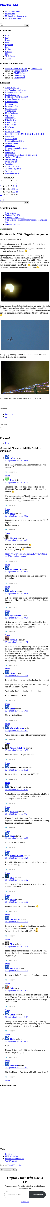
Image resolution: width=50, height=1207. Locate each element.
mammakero (15, 569)
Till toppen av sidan (8, 1170)
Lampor (8, 51)
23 (17, 192)
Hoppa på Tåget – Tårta (14, 217)
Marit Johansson (17, 728)
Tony (12, 480)
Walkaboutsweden (12, 173)
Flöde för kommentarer (14, 1158)
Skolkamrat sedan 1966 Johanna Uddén (21, 155)
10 (1, 189)
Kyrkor (8, 49)
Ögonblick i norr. (12, 143)
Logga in (8, 1154)
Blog (7, 38)
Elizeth (13, 899)
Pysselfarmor (15, 615)
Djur (7, 42)
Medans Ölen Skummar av (16, 16)
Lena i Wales (10, 125)
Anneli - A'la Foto (17, 748)
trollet (12, 708)
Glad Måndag (36, 68)
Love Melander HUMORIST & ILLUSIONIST (24, 134)
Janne (12, 513)
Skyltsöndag (10, 56)
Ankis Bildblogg (12, 88)
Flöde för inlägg (11, 1156)
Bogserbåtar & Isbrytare (14, 99)
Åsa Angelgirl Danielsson (15, 90)
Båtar (7, 35)
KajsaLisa (14, 640)
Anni (12, 877)
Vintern (8, 58)
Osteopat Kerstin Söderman (16, 148)
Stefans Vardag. (11, 159)
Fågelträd (9, 44)
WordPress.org (11, 1161)
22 (14, 192)
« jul (2, 200)
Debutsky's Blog (12, 106)
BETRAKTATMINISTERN (17, 97)
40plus (12, 1039)
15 (14, 189)
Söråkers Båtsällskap (13, 157)
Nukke (13, 458)
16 (17, 189)
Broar (7, 40)
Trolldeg (8, 171)
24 (1, 195)
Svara (7, 475)
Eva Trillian (15, 919)
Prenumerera (37, 1194)
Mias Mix (14, 811)
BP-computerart (11, 101)
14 (12, 189)
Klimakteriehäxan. (12, 120)
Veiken (13, 591)
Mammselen (10, 136)
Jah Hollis (14, 968)
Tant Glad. (9, 164)
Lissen (7, 129)
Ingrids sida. (10, 115)
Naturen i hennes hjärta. (14, 141)
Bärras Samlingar (12, 95)
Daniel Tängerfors (14, 1165)
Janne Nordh (10, 118)
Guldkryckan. (10, 111)
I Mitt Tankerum (11, 113)
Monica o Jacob (16, 855)
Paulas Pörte (10, 150)
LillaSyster (9, 127)
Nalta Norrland (11, 139)
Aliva (12, 944)
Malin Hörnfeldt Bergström (16, 68)
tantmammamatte (12, 166)
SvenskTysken (11, 162)
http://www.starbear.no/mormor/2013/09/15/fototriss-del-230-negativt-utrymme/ (26, 555)
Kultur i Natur (11, 122)
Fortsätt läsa (25, 1202)
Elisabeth (14, 1065)
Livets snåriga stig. (12, 132)
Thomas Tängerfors (13, 169)
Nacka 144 (9, 5)
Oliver (12, 1015)
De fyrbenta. (10, 14)
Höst (7, 47)
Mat (6, 54)
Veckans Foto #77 (12, 224)
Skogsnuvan (10, 152)
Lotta (12, 988)
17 (1, 192)
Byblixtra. (9, 104)
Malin (12, 836)
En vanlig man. (11, 108)
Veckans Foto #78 (21, 71)
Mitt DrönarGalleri (12, 11)
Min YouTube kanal (13, 18)
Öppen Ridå (10, 145)
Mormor (13, 538)
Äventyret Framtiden (13, 92)
